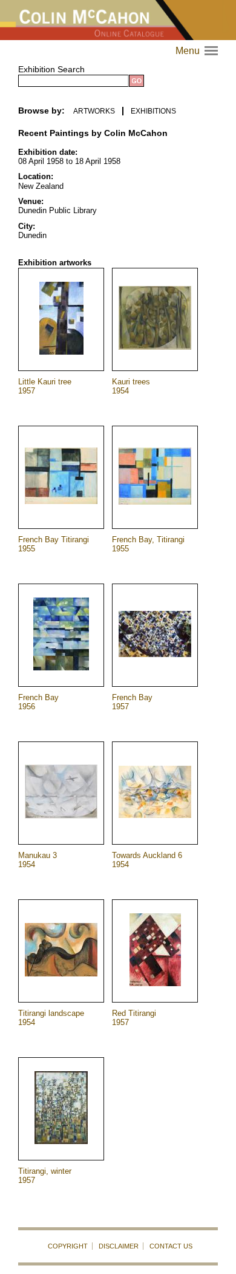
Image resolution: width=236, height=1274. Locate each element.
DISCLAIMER (119, 1246)
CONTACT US (170, 1246)
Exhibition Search (51, 69)
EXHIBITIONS (153, 111)
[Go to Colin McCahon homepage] (118, 20)
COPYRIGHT (68, 1246)
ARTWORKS (94, 111)
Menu (198, 51)
